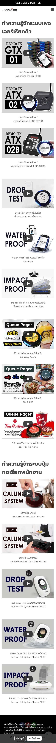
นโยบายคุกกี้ (9, 733)
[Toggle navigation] (52, 10)
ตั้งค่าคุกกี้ (20, 738)
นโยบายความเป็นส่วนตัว (32, 730)
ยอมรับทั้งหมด (34, 738)
